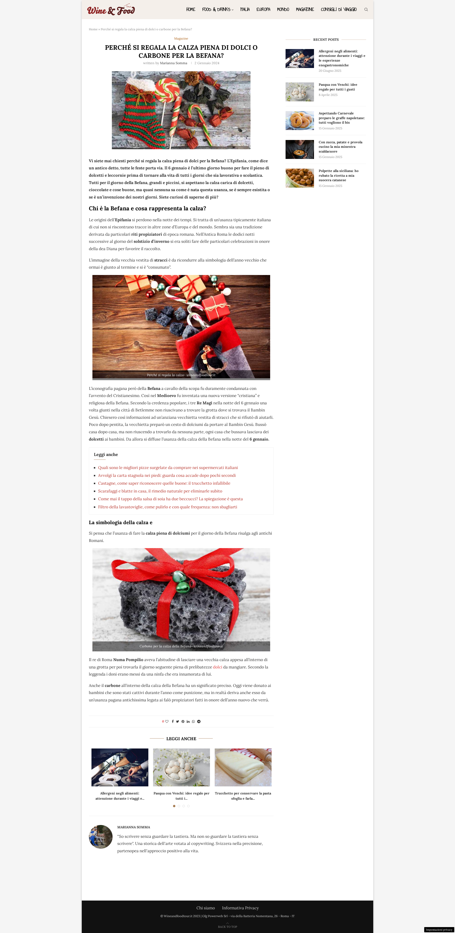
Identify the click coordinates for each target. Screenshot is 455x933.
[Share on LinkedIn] (188, 721)
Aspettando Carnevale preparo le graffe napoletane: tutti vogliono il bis (342, 118)
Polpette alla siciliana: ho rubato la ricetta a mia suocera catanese (339, 175)
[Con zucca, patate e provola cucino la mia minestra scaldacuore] (300, 149)
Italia (245, 9)
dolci (217, 667)
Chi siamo (205, 907)
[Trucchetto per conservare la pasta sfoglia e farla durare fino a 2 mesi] (243, 767)
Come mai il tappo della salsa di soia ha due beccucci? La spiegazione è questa (170, 498)
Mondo (283, 9)
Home (191, 9)
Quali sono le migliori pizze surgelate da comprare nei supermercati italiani (168, 467)
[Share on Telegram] (198, 721)
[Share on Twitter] (177, 721)
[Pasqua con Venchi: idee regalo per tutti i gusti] (181, 767)
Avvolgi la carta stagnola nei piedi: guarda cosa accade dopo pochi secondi (167, 475)
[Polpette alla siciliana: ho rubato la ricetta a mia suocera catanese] (300, 178)
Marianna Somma (173, 63)
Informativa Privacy (240, 907)
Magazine (305, 9)
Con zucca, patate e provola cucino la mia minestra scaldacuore (340, 146)
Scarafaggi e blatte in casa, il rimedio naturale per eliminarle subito (160, 491)
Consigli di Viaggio (339, 9)
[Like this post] (166, 721)
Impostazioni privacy (439, 929)
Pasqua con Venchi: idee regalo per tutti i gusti (338, 86)
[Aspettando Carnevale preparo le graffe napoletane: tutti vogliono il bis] (300, 120)
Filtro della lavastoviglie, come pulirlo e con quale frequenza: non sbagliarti (167, 506)
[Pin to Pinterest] (183, 721)
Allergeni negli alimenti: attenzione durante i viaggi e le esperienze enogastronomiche (342, 58)
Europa (263, 9)
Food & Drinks (216, 9)
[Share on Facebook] (173, 721)
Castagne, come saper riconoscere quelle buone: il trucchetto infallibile (164, 483)
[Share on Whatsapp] (193, 721)
